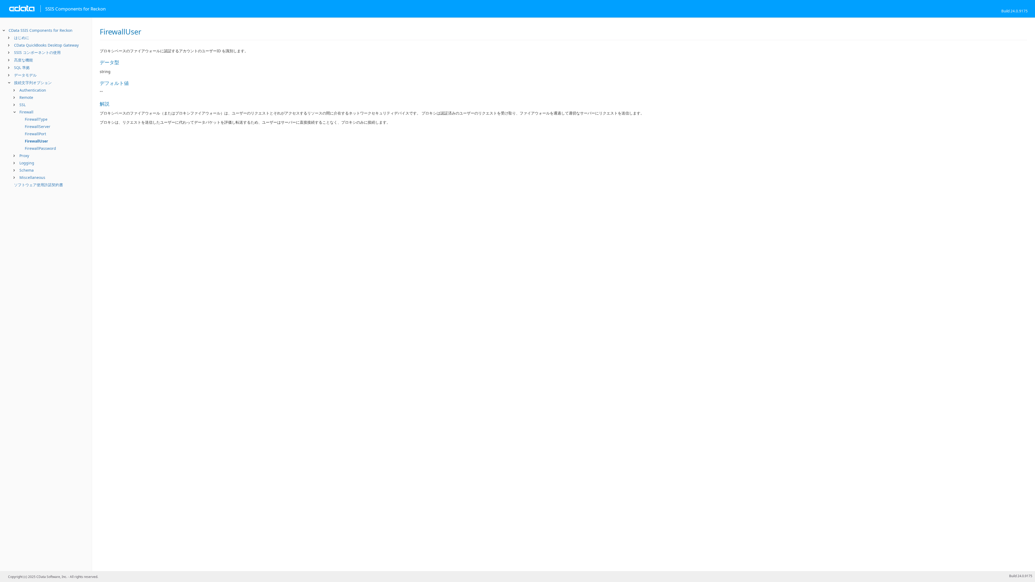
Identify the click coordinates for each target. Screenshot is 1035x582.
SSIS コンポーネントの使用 (37, 52)
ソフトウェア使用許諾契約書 (38, 184)
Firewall (26, 112)
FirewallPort (35, 133)
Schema (26, 170)
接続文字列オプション (33, 82)
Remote (26, 97)
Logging (26, 162)
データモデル (25, 75)
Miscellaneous (32, 177)
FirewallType (36, 119)
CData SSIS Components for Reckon (41, 30)
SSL (22, 104)
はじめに (21, 37)
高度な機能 (23, 60)
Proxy (24, 155)
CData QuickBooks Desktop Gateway (46, 45)
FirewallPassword (40, 148)
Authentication (32, 90)
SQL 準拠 (22, 67)
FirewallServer (37, 126)
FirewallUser (36, 141)
